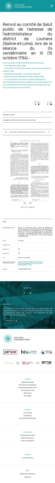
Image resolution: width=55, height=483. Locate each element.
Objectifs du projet (27, 382)
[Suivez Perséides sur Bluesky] (30, 293)
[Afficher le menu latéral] (6, 132)
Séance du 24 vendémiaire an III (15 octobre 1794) (24, 76)
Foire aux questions (27, 440)
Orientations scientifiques (27, 385)
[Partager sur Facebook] (47, 104)
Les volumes (27, 413)
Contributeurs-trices (27, 390)
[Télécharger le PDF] (35, 104)
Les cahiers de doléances (27, 418)
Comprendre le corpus (27, 435)
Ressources (27, 393)
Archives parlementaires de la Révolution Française (23, 63)
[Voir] (29, 57)
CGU (27, 470)
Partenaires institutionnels (27, 387)
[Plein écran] (49, 132)
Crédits (27, 477)
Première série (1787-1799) (15, 66)
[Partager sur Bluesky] (51, 104)
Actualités (27, 396)
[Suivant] (30, 203)
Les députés (27, 415)
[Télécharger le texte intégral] (38, 104)
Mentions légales (27, 474)
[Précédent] (25, 203)
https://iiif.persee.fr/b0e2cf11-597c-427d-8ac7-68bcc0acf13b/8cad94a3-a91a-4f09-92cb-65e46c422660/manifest (31, 263)
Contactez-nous (27, 458)
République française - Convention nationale (22, 74)
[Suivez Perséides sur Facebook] (24, 293)
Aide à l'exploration (27, 438)
